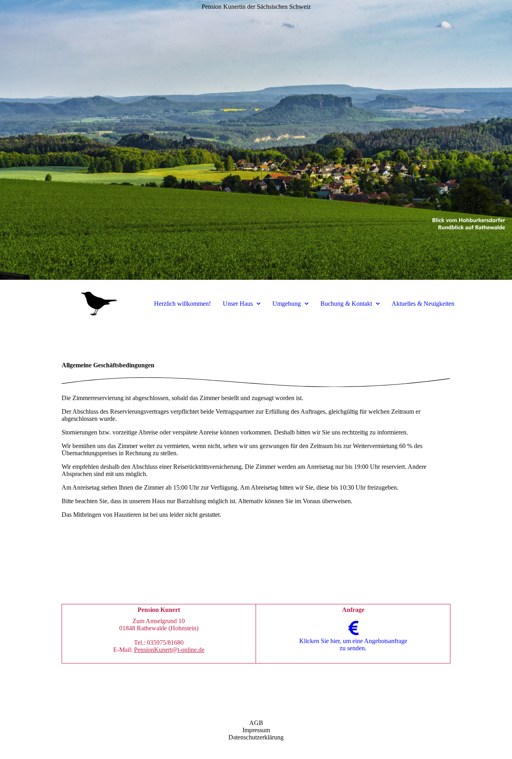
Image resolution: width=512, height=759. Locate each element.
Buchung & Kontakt (346, 303)
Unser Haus (238, 303)
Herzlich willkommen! (182, 303)
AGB (256, 722)
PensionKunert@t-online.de (169, 649)
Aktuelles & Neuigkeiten (423, 303)
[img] (256, 140)
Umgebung (286, 303)
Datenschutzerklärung (256, 737)
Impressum (256, 730)
